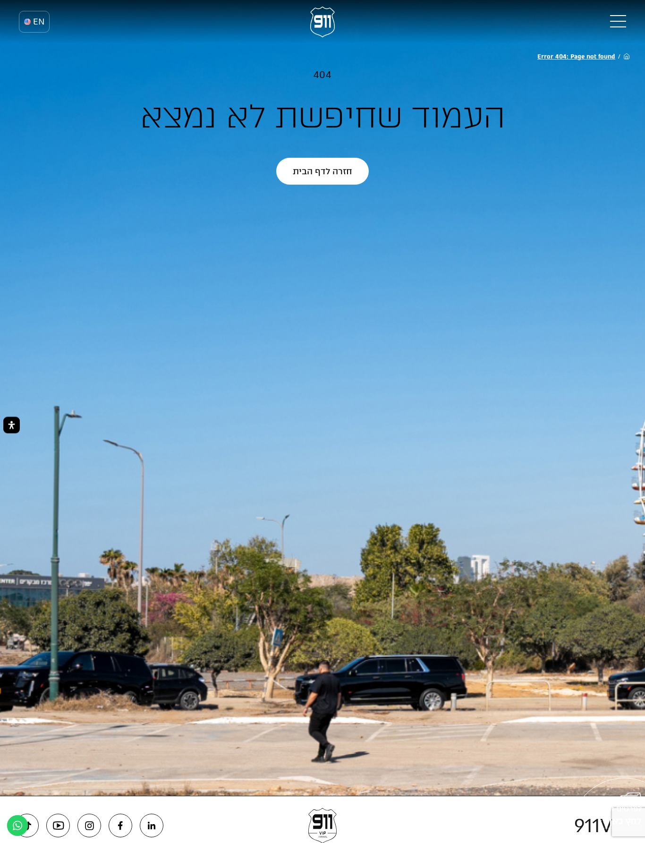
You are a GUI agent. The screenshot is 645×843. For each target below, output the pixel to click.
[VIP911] (322, 22)
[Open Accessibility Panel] (11, 425)
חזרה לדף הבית (322, 171)
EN (38, 22)
